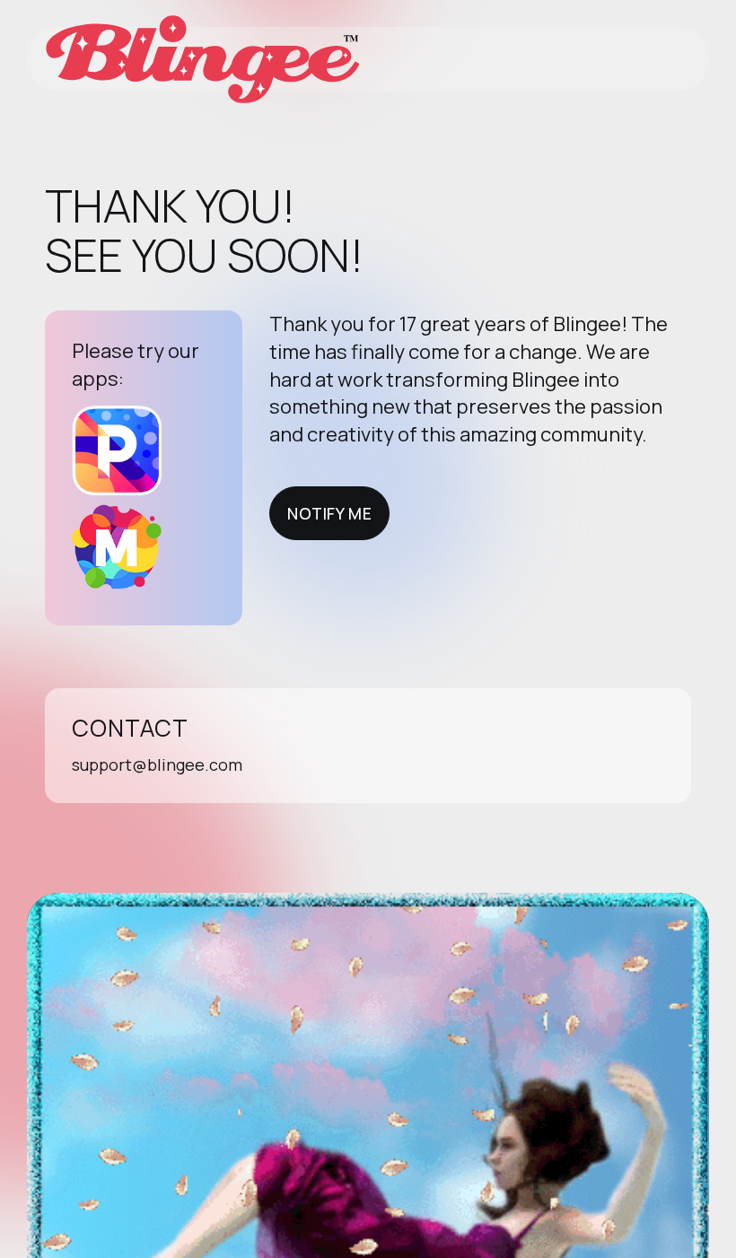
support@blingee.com (157, 764)
